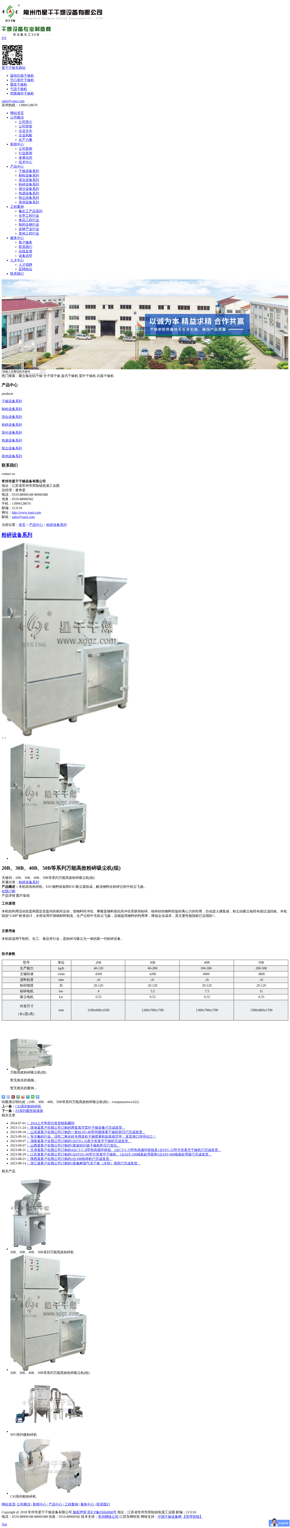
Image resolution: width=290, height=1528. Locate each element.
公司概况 (17, 117)
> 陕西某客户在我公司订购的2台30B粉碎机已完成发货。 (70, 1159)
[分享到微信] (33, 1097)
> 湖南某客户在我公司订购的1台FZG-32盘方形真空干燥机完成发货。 (79, 1141)
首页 (22, 525)
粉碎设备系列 (29, 184)
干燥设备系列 (29, 171)
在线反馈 (25, 251)
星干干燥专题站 (13, 67)
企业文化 (25, 131)
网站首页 (17, 113)
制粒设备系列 (29, 175)
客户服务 (25, 242)
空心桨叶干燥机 (22, 80)
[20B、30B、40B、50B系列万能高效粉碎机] (31, 1249)
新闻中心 (17, 144)
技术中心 (25, 162)
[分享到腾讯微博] (28, 1097)
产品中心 (17, 166)
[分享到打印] (37, 1097)
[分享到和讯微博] (13, 1097)
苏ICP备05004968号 (101, 1512)
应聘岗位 (25, 269)
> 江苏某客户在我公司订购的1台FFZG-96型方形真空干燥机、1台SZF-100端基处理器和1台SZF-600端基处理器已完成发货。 (119, 1154)
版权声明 (79, 1512)
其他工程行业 (29, 233)
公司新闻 (25, 148)
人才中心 (17, 260)
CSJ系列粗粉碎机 (28, 1106)
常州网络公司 (108, 1516)
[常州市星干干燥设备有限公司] (52, 19)
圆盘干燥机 (18, 84)
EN (4, 38)
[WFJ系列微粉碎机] (48, 1431)
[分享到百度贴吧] (8, 1097)
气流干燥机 (18, 89)
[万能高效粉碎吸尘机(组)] (31, 1069)
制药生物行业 (29, 224)
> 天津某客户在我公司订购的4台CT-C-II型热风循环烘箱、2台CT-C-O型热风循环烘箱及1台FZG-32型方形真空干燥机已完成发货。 (124, 1150)
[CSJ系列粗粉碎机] (48, 1493)
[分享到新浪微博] (23, 1097)
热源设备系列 (29, 193)
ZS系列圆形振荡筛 (29, 1111)
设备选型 (25, 256)
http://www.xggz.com (26, 512)
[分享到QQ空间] (18, 1097)
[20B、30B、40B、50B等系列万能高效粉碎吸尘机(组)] (48, 1369)
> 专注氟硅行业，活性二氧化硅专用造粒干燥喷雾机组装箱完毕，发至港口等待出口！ (91, 1136)
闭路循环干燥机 (22, 93)
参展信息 (25, 157)
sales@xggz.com (13, 101)
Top (4, 1524)
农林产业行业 (29, 229)
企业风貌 (25, 135)
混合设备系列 (29, 180)
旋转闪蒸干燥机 (22, 75)
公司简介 (25, 122)
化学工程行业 (29, 215)
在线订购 (8, 891)
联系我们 (25, 247)
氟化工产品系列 (30, 211)
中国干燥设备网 (170, 1516)
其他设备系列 (29, 202)
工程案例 (17, 206)
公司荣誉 (25, 126)
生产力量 (25, 140)
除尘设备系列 (29, 198)
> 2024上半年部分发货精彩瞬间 (51, 1123)
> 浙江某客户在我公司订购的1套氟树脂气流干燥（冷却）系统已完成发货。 (84, 1163)
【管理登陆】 (192, 1516)
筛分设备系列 (29, 189)
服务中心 (17, 238)
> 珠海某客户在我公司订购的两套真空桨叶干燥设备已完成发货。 (76, 1127)
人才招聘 (25, 264)
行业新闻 (25, 153)
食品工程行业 (29, 220)
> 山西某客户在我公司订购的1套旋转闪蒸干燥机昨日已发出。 (73, 1145)
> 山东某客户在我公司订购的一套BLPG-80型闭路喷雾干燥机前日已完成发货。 (86, 1132)
